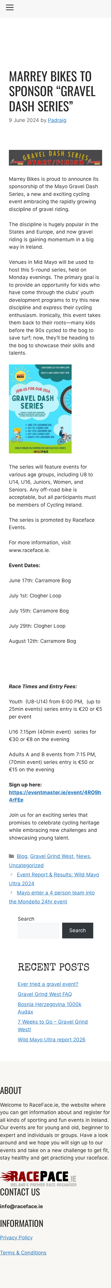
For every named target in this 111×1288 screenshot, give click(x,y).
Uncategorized (26, 865)
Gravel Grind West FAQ (45, 994)
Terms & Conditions (23, 1253)
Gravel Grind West (51, 856)
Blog (22, 856)
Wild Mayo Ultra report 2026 (52, 1040)
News (83, 856)
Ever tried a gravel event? (48, 984)
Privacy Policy (16, 1238)
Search (26, 919)
